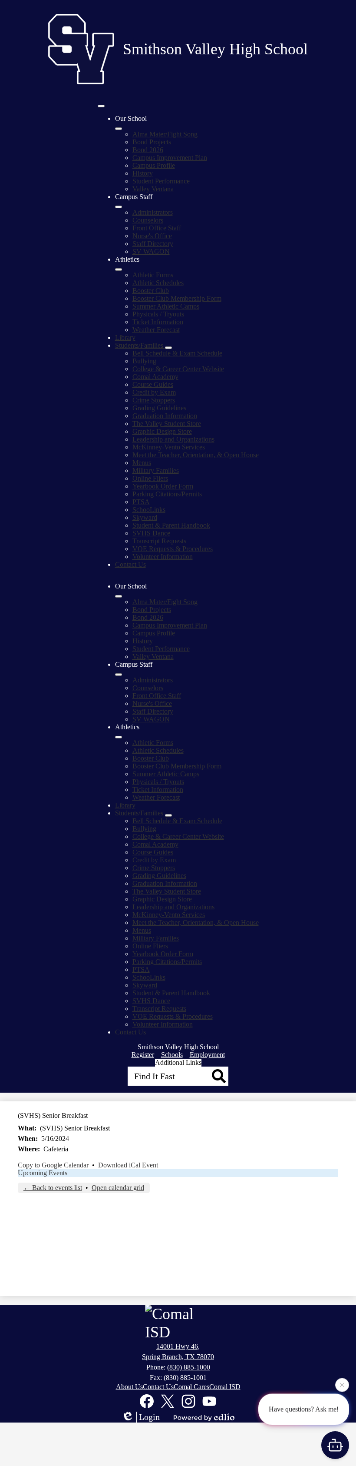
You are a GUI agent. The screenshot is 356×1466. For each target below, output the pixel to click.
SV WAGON (151, 251)
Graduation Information (164, 415)
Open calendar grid (118, 1187)
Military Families (155, 470)
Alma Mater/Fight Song (165, 134)
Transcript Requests (159, 541)
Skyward (144, 517)
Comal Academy (155, 376)
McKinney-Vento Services (168, 447)
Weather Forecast (156, 329)
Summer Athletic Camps (165, 306)
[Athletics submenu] (118, 269)
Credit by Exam (154, 392)
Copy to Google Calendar (53, 1165)
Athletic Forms (152, 275)
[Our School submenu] (118, 128)
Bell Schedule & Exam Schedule (177, 353)
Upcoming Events (42, 1173)
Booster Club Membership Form (176, 298)
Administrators (152, 212)
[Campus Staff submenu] (118, 207)
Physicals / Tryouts (158, 314)
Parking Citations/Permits (167, 494)
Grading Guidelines (159, 408)
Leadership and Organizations (173, 439)
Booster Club (150, 290)
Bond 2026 (147, 149)
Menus (141, 462)
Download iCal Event (128, 1165)
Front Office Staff (156, 228)
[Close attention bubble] (342, 1384)
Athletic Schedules (158, 282)
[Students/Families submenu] (168, 347)
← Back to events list (52, 1187)
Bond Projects (151, 142)
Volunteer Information (162, 556)
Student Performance (161, 181)
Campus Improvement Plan (169, 157)
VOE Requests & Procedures (172, 548)
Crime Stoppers (153, 400)
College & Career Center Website (178, 368)
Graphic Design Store (162, 431)
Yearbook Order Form (162, 486)
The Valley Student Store (166, 423)
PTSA (141, 501)
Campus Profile (153, 165)
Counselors (147, 220)
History (142, 173)
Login (149, 1417)
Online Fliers (150, 478)
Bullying (144, 361)
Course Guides (152, 384)
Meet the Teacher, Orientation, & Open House (195, 455)
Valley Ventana (153, 189)
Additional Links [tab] (178, 1062)
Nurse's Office (152, 235)
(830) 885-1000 (188, 1367)
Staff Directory (152, 243)
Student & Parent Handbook (171, 525)
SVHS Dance (151, 533)
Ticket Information (157, 322)
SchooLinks (148, 509)
